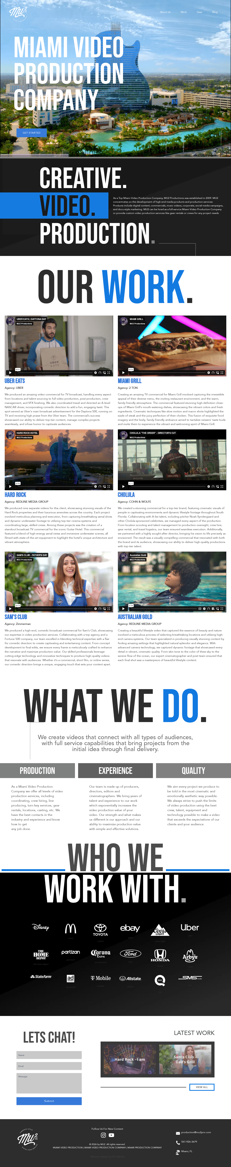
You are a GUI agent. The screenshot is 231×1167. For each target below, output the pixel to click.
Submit (49, 1101)
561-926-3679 (189, 1141)
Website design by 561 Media (107, 1156)
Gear (199, 12)
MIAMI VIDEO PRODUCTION (68, 1147)
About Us (165, 12)
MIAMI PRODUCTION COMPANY (145, 1147)
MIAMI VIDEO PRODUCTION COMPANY (105, 1147)
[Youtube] (111, 1135)
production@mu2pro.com (196, 1132)
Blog (215, 12)
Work (184, 12)
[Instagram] (103, 1135)
